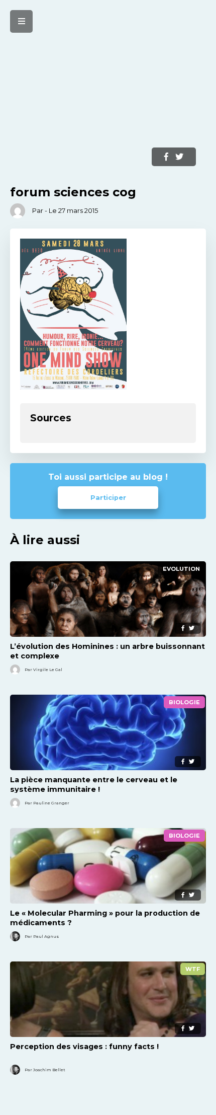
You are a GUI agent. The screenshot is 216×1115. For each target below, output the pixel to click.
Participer (108, 497)
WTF (192, 969)
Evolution (181, 568)
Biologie (184, 702)
